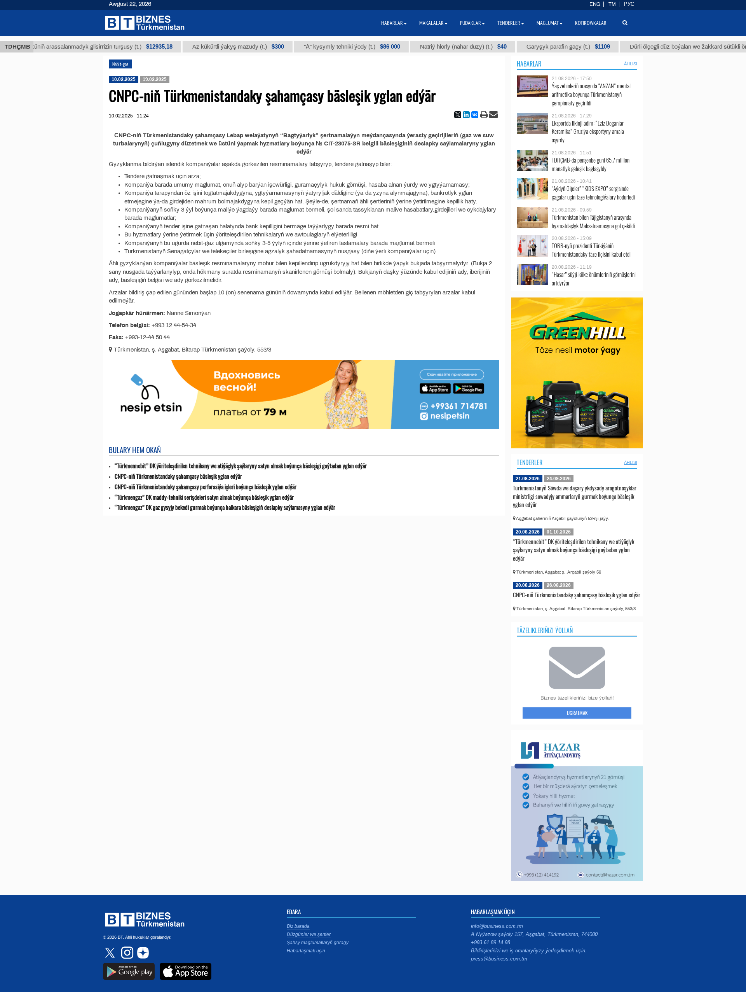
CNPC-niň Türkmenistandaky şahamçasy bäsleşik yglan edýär (178, 476)
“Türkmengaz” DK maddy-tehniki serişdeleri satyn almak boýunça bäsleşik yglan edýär (204, 497)
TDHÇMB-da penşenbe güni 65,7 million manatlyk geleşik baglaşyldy (590, 164)
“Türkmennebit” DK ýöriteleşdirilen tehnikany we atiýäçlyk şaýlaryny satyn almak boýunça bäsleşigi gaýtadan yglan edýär (241, 466)
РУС (629, 4)
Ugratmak (577, 713)
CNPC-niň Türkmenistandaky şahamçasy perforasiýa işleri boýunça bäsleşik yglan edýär (205, 487)
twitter (111, 953)
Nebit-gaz (120, 64)
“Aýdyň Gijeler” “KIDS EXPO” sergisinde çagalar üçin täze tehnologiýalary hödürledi (593, 192)
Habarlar (529, 63)
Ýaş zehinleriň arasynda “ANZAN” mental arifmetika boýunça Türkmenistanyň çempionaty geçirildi (591, 94)
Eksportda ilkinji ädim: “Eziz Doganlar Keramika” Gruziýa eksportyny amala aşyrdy (588, 131)
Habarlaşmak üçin (306, 951)
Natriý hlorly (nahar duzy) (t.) (446, 47)
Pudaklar (470, 22)
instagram (126, 953)
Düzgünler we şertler (309, 934)
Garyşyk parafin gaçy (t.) (551, 47)
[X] (457, 114)
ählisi (630, 63)
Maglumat (548, 22)
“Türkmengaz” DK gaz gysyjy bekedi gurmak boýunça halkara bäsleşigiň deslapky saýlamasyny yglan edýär (225, 507)
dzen (142, 953)
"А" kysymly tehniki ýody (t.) (334, 47)
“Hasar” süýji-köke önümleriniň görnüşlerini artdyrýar (594, 278)
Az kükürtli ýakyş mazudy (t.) (221, 47)
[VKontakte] (474, 114)
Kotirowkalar (591, 22)
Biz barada (298, 926)
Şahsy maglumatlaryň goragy (318, 942)
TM (612, 4)
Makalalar (431, 22)
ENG (594, 4)
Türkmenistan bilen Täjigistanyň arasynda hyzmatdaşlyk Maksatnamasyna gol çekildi (593, 221)
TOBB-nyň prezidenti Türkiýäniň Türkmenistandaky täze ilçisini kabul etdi (591, 249)
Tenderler (529, 462)
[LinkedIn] (466, 114)
